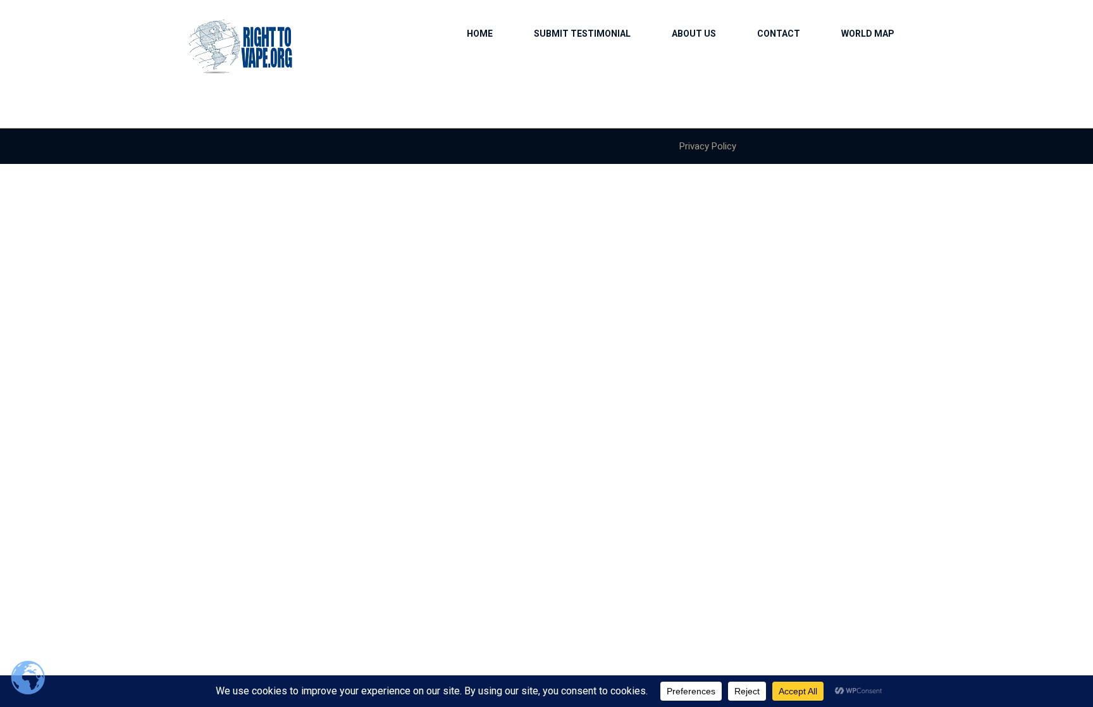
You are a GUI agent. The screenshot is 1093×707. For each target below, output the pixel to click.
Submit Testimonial (582, 33)
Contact (778, 33)
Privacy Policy (707, 146)
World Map (867, 33)
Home (480, 33)
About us (694, 33)
